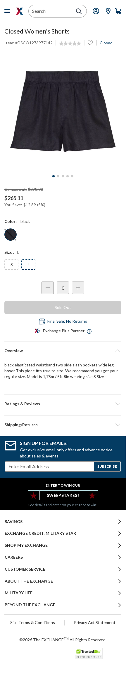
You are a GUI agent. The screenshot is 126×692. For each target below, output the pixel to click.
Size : (9, 252)
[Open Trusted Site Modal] (89, 653)
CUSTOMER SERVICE (25, 569)
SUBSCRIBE (107, 466)
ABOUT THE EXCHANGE (29, 581)
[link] (70, 43)
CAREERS (14, 557)
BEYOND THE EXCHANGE (30, 604)
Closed (106, 42)
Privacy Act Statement (94, 622)
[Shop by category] (8, 11)
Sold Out (63, 307)
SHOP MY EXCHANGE (26, 545)
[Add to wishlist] (90, 43)
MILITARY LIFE (18, 592)
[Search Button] (79, 11)
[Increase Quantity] (78, 288)
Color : (11, 221)
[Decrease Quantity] (48, 288)
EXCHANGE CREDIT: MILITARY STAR (40, 533)
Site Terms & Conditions (32, 622)
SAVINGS (14, 521)
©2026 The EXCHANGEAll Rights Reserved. (62, 639)
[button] (62, 404)
